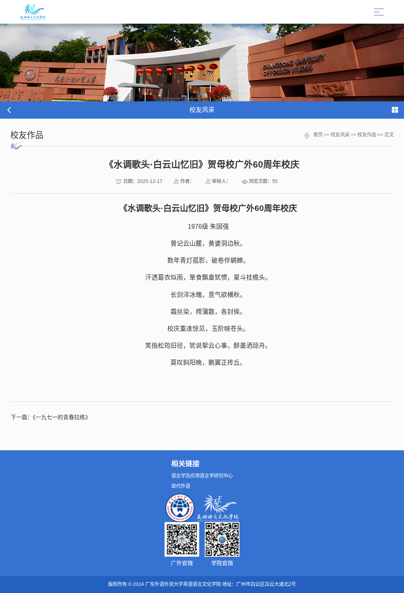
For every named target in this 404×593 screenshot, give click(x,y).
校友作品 (366, 135)
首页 (318, 135)
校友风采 (340, 135)
